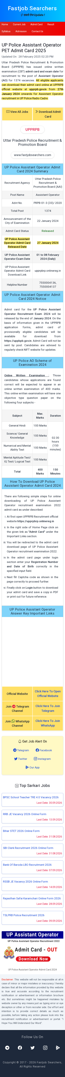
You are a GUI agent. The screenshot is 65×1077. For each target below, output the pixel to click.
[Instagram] (45, 1048)
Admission (21, 31)
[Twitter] (32, 1048)
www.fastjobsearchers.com (32, 155)
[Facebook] (20, 1048)
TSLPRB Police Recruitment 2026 (23, 915)
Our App (34, 767)
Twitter (22, 758)
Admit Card (36, 24)
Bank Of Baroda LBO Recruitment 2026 (27, 864)
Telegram (22, 750)
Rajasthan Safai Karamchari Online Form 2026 (32, 898)
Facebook (45, 750)
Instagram (44, 758)
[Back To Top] (59, 1072)
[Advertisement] (32, 651)
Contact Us (37, 31)
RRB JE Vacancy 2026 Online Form (24, 814)
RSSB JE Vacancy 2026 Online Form (25, 881)
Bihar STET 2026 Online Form (21, 831)
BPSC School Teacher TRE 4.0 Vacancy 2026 (31, 797)
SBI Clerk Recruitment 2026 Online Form (28, 848)
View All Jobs (19, 111)
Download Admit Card (49, 114)
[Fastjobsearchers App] (58, 1048)
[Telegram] (7, 1048)
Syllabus (6, 31)
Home (5, 24)
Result (51, 24)
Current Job (19, 24)
